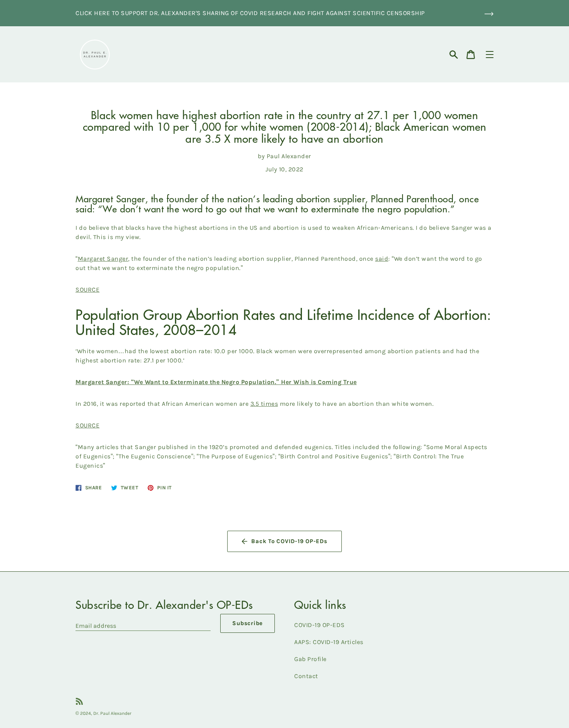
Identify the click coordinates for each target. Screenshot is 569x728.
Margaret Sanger (103, 258)
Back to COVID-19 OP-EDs (289, 541)
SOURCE (87, 289)
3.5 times (264, 403)
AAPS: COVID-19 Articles (328, 642)
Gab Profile (310, 659)
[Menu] (489, 54)
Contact (306, 676)
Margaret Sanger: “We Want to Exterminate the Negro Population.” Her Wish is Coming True (216, 382)
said (381, 258)
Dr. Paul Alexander (112, 713)
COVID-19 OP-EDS (319, 625)
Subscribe (247, 623)
